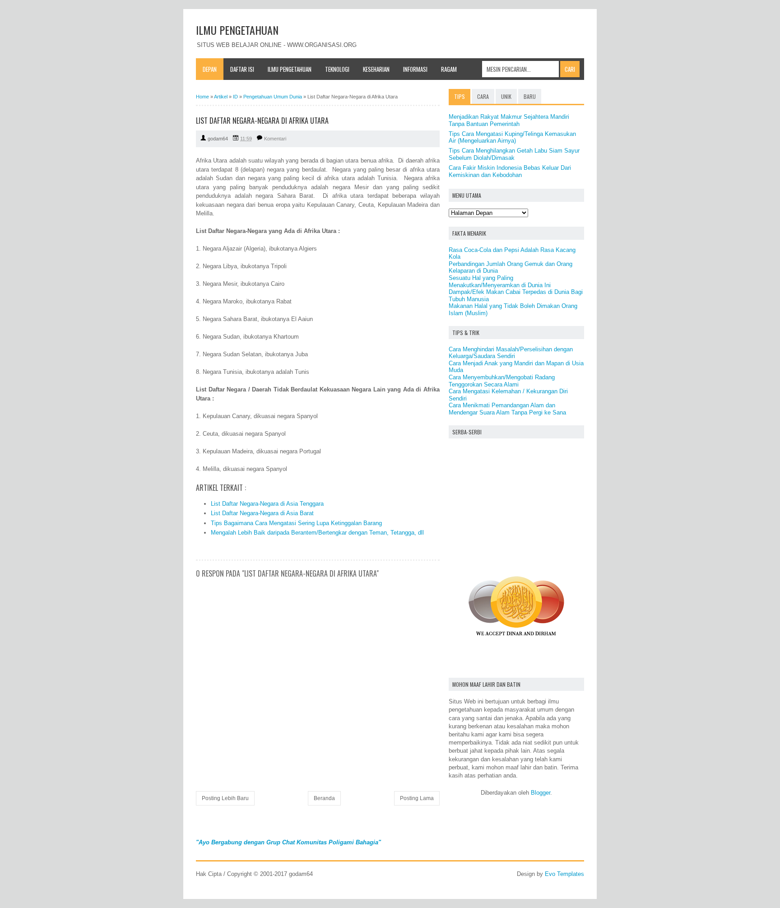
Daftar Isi (242, 69)
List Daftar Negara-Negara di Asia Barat (262, 513)
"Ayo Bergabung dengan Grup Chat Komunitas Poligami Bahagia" (288, 842)
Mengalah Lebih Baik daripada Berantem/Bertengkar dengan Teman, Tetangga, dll (317, 532)
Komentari (275, 138)
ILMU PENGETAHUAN (237, 30)
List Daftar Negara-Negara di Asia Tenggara (267, 503)
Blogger (540, 792)
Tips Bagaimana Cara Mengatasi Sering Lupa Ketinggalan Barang (296, 523)
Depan (210, 69)
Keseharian (376, 69)
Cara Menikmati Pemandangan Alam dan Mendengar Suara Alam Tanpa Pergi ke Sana (507, 409)
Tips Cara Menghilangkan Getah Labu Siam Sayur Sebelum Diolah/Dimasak (514, 154)
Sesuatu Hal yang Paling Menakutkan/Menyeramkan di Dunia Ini (500, 282)
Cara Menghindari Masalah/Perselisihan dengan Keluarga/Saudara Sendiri (511, 353)
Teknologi (337, 69)
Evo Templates (564, 874)
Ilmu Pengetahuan (289, 69)
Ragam (449, 69)
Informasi (415, 69)
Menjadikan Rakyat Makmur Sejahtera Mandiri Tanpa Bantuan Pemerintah (509, 120)
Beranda (324, 798)
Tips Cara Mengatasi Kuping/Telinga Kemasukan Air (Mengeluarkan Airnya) (512, 137)
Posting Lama (417, 798)
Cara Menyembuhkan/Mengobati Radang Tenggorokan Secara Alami (502, 381)
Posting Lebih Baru (225, 798)
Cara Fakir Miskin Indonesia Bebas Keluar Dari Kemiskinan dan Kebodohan (510, 171)
